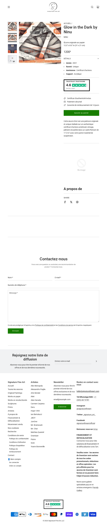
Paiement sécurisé (74, 102)
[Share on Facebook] (65, 202)
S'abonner (62, 407)
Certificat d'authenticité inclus (79, 98)
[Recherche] (92, 7)
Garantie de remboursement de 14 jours (83, 105)
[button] (22, 43)
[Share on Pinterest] (77, 202)
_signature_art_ (89, 415)
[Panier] (98, 7)
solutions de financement (87, 444)
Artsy (95, 429)
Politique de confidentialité (44, 325)
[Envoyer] (96, 361)
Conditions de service (65, 325)
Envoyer (15, 331)
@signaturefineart (84, 409)
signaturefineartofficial (86, 423)
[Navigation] (9, 7)
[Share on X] (71, 202)
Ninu (66, 37)
